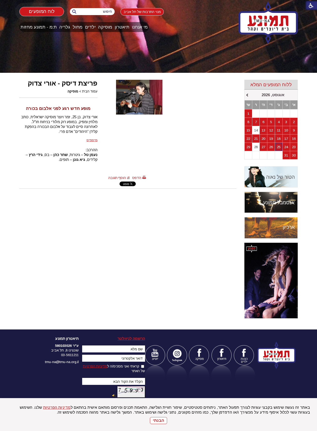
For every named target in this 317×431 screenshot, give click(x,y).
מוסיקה (105, 27)
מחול (77, 27)
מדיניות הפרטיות (57, 407)
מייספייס (92, 140)
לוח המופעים (41, 11)
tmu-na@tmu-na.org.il (62, 362)
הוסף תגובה (117, 178)
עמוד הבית (89, 91)
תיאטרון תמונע (67, 339)
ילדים (90, 27)
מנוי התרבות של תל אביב (142, 12)
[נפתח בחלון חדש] (155, 355)
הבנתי (158, 420)
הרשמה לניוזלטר (131, 339)
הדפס (136, 178)
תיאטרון (122, 27)
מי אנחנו (140, 27)
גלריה (64, 27)
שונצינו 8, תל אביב (65, 350)
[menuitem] (140, 27)
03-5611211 (70, 355)
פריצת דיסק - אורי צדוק (62, 83)
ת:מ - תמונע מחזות (38, 27)
